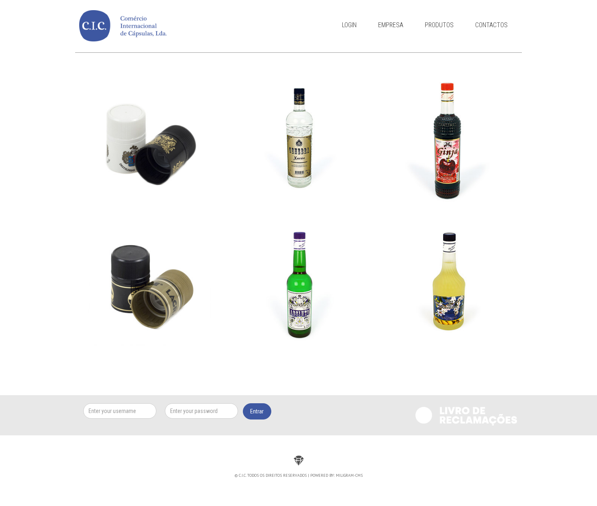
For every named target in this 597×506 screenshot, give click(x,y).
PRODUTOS (439, 25)
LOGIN (349, 25)
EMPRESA (390, 25)
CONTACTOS (491, 25)
